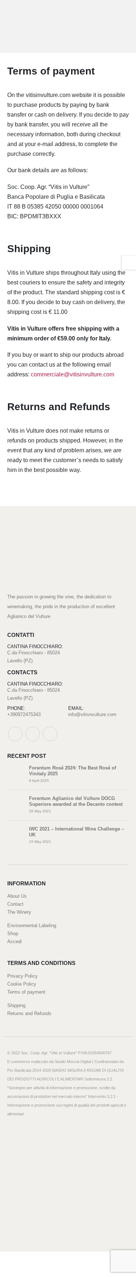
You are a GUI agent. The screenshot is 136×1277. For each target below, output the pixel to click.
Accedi (14, 941)
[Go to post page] (16, 773)
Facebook (15, 734)
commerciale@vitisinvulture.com (72, 374)
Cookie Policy (21, 984)
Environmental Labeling (31, 925)
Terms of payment (26, 992)
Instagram (50, 734)
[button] (121, 26)
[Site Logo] (30, 26)
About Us (17, 896)
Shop (12, 933)
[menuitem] (61, 1259)
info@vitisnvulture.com (92, 714)
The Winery (19, 912)
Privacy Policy (22, 976)
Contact (15, 904)
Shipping (16, 1005)
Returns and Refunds (29, 1013)
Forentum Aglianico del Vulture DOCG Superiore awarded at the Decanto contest (76, 801)
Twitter (32, 734)
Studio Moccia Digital (73, 1061)
